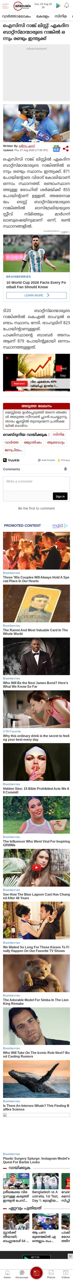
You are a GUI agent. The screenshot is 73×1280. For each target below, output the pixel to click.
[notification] (66, 5)
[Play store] (58, 5)
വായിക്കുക (19, 1168)
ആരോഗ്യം (56, 442)
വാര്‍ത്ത (12, 442)
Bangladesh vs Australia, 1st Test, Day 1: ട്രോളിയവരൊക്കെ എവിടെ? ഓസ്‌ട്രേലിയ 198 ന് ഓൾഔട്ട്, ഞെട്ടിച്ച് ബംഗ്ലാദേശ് (45, 1196)
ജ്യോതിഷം (33, 442)
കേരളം (42, 16)
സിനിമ (61, 16)
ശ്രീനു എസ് (27, 146)
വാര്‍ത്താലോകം (16, 16)
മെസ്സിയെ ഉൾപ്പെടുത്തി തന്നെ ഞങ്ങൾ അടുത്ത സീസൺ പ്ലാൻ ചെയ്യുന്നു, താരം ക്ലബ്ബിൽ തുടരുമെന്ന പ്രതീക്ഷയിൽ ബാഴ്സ (36, 419)
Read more (19, 383)
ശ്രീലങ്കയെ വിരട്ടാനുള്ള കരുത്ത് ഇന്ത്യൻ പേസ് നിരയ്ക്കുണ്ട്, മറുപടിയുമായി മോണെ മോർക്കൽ (16, 1196)
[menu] (6, 6)
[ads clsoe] (70, 1256)
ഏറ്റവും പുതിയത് (25, 1208)
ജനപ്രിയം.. (14, 450)
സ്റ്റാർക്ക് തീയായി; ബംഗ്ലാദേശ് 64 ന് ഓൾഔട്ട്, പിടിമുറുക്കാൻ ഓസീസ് (16, 1237)
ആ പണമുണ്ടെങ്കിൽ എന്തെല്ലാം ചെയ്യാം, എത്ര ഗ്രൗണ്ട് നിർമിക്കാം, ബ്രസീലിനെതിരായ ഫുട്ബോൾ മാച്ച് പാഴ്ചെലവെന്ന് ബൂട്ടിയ (45, 1237)
